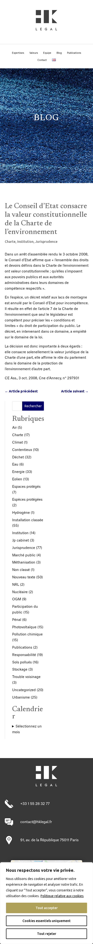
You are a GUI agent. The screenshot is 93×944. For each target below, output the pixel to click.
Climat (17, 442)
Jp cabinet (20, 540)
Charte (10, 242)
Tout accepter (47, 908)
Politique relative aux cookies (62, 896)
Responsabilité (24, 655)
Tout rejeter (46, 934)
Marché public (24, 555)
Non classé (21, 570)
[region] (46, 903)
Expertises (18, 53)
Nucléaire (20, 592)
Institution (25, 242)
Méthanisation (23, 562)
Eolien (17, 479)
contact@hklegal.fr (36, 822)
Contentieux (22, 450)
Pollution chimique (27, 634)
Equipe (47, 53)
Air (14, 427)
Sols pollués (22, 662)
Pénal (16, 620)
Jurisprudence (46, 242)
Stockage (19, 669)
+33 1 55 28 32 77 (35, 804)
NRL (15, 584)
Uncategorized (24, 690)
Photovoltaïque (24, 627)
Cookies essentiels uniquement (46, 921)
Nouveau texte (23, 577)
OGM (16, 599)
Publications (74, 53)
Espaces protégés (26, 486)
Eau (15, 464)
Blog (59, 53)
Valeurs (33, 53)
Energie (18, 472)
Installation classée (27, 520)
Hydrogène (21, 513)
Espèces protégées (27, 499)
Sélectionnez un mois (27, 729)
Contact (42, 60)
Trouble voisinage (26, 677)
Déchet (18, 457)
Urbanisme (21, 697)
